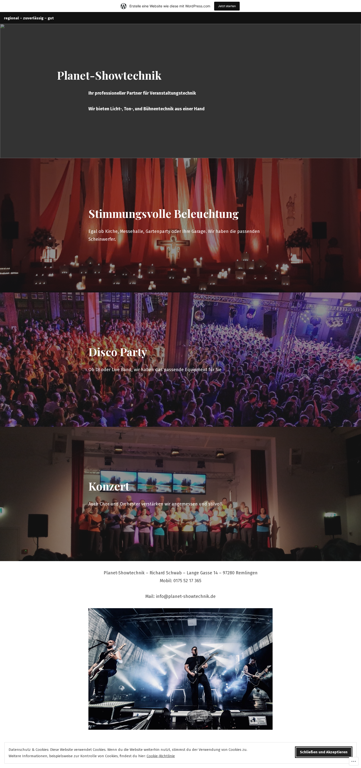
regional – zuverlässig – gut (29, 18)
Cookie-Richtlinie (161, 756)
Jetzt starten (227, 6)
